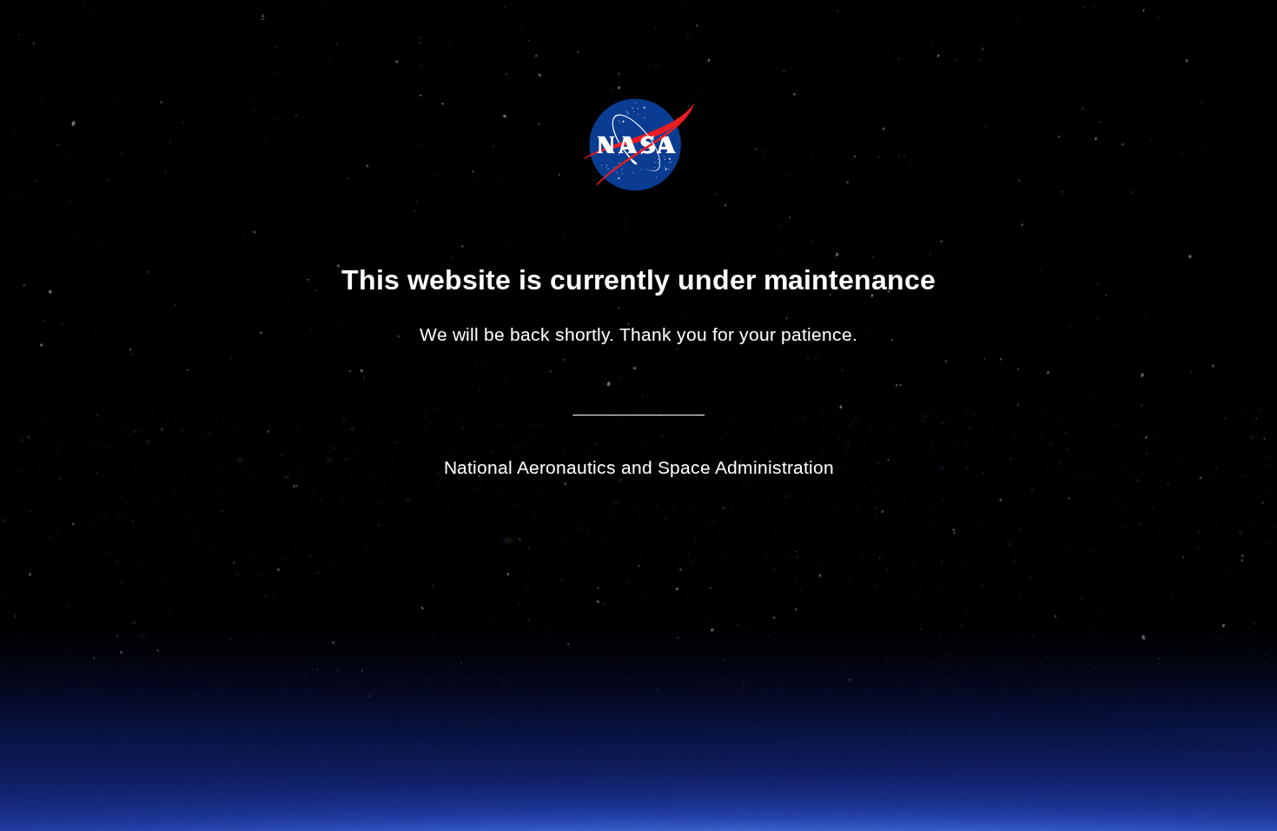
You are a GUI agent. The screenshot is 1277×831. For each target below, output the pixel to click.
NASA (595, 144)
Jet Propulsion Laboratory (651, 120)
